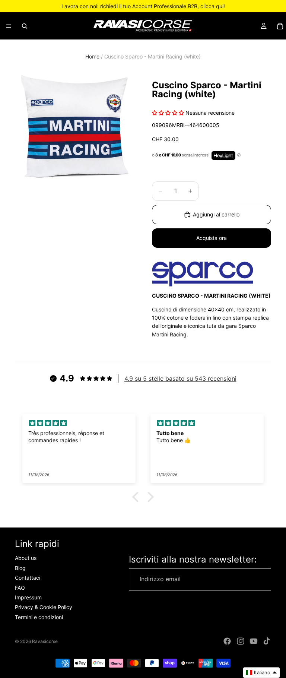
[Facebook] (227, 641)
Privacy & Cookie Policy (43, 607)
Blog (20, 568)
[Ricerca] (24, 26)
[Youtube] (253, 641)
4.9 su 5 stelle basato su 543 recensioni (180, 378)
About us (25, 558)
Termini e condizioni (39, 617)
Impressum (28, 597)
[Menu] (8, 26)
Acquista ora (211, 238)
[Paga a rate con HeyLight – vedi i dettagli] (239, 155)
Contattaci (27, 577)
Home (92, 56)
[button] (137, 497)
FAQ (20, 587)
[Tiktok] (266, 641)
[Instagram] (240, 641)
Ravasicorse (45, 641)
